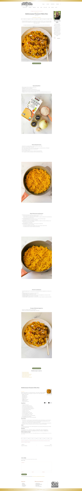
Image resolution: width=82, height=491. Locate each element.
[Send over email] (48, 19)
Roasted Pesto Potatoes (25, 373)
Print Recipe (39, 17)
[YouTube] (25, 0)
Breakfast (30, 7)
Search (58, 38)
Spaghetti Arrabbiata (24, 445)
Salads (41, 7)
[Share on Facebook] (32, 19)
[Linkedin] (28, 0)
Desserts (52, 7)
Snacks (56, 7)
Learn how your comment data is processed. (38, 476)
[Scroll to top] (80, 488)
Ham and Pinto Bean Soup (48, 445)
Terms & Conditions (16, 489)
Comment (23, 462)
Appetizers (34, 7)
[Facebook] (21, 0)
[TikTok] (26, 0)
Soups (38, 7)
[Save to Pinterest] (24, 19)
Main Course (45, 7)
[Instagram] (23, 0)
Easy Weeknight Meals (39, 484)
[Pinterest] (24, 0)
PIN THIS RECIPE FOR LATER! (36, 63)
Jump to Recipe (34, 17)
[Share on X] (40, 19)
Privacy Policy (10, 489)
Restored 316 (79, 489)
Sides (49, 7)
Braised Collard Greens (25, 372)
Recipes (36, 12)
